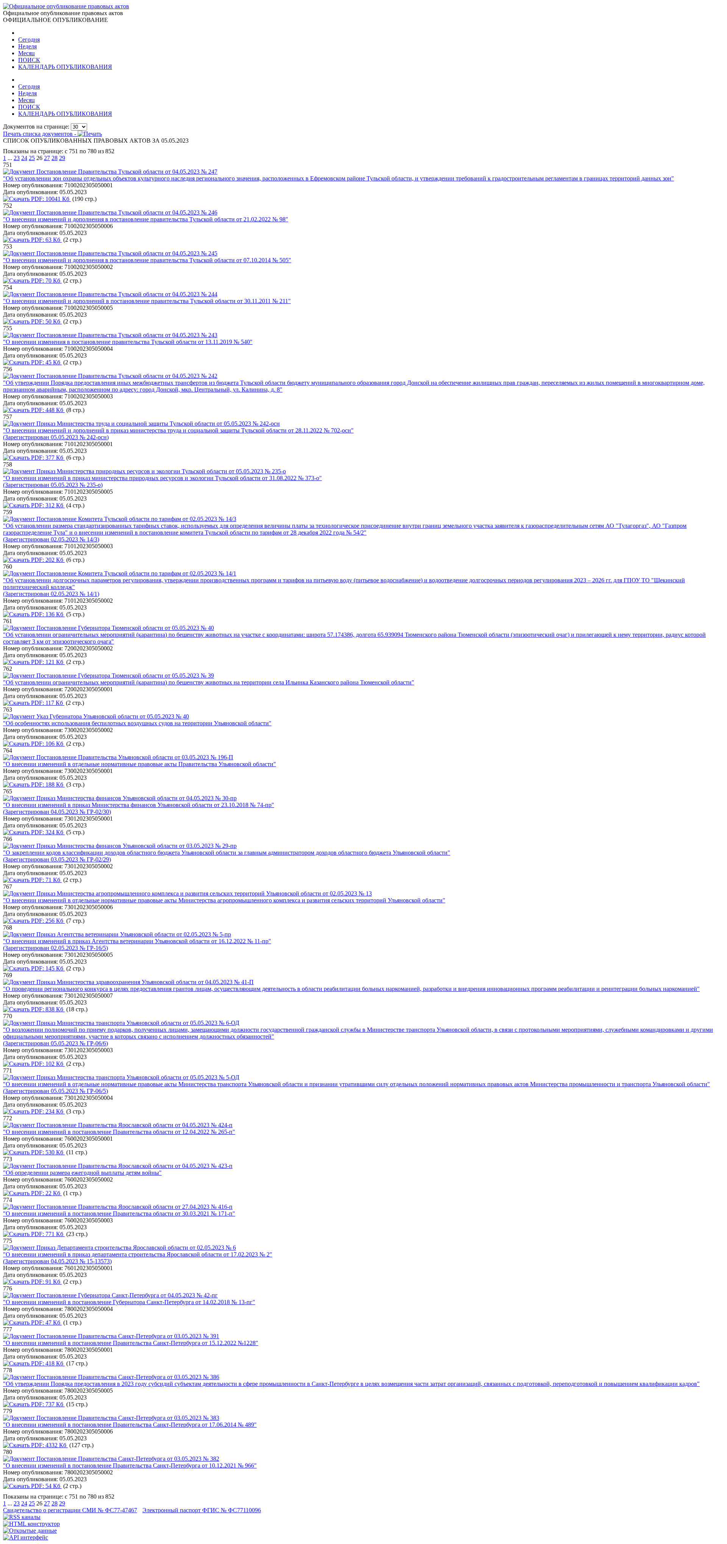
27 (47, 158)
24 (24, 158)
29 (62, 158)
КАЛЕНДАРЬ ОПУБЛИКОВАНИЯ (65, 67)
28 (54, 158)
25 (32, 158)
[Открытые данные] (30, 1530)
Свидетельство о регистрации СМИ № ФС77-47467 (70, 1510)
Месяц (26, 53)
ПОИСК (29, 60)
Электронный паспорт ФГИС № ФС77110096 (201, 1510)
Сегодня (29, 39)
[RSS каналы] (22, 1517)
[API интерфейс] (25, 1537)
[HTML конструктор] (31, 1524)
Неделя (27, 46)
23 (17, 158)
